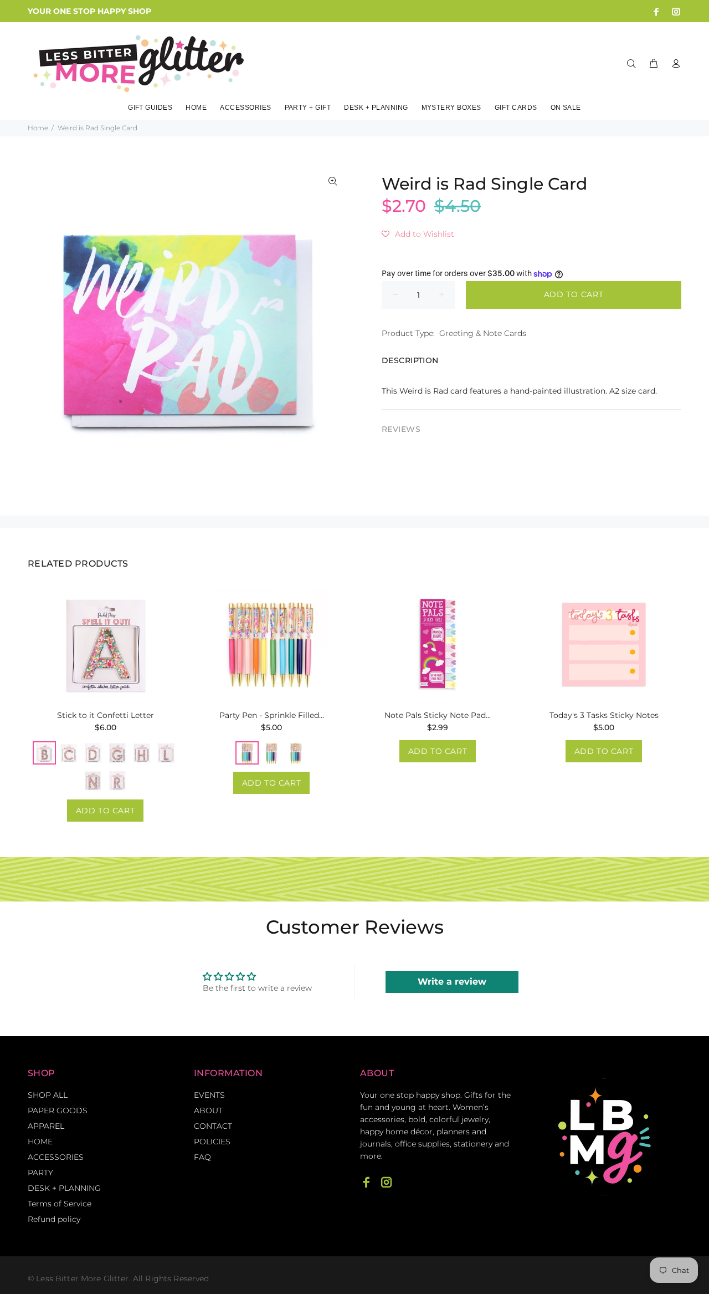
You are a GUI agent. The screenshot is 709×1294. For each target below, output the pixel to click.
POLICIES (212, 1142)
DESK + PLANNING (64, 1188)
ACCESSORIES (56, 1157)
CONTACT (213, 1126)
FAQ (202, 1157)
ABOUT (208, 1110)
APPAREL (46, 1126)
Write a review (452, 981)
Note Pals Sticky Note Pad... (437, 715)
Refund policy (54, 1219)
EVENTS (209, 1095)
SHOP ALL (48, 1095)
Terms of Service (59, 1204)
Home (38, 128)
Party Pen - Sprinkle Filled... (271, 715)
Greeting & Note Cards (482, 333)
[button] (418, 234)
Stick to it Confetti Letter (105, 715)
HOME (40, 1142)
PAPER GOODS (58, 1110)
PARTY (40, 1173)
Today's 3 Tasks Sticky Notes (604, 715)
